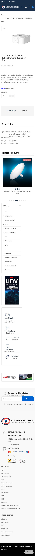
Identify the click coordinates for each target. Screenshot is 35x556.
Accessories (5, 473)
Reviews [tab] (25, 111)
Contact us (4, 522)
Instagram (19, 404)
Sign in (13, 2)
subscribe (28, 399)
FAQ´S (3, 525)
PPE (6, 249)
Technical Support (7, 532)
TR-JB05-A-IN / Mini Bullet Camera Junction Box (13, 57)
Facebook (9, 404)
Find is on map (14, 445)
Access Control (9, 220)
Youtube (30, 404)
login (3, 88)
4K (2, 470)
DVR (2, 480)
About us (4, 519)
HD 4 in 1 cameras (7, 483)
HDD (2, 489)
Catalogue (4, 529)
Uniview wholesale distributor (10, 268)
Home (3, 15)
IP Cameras (4, 492)
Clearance (8, 253)
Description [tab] (11, 111)
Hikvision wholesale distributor (11, 260)
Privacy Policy (5, 535)
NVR (2, 496)
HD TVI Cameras (6, 486)
